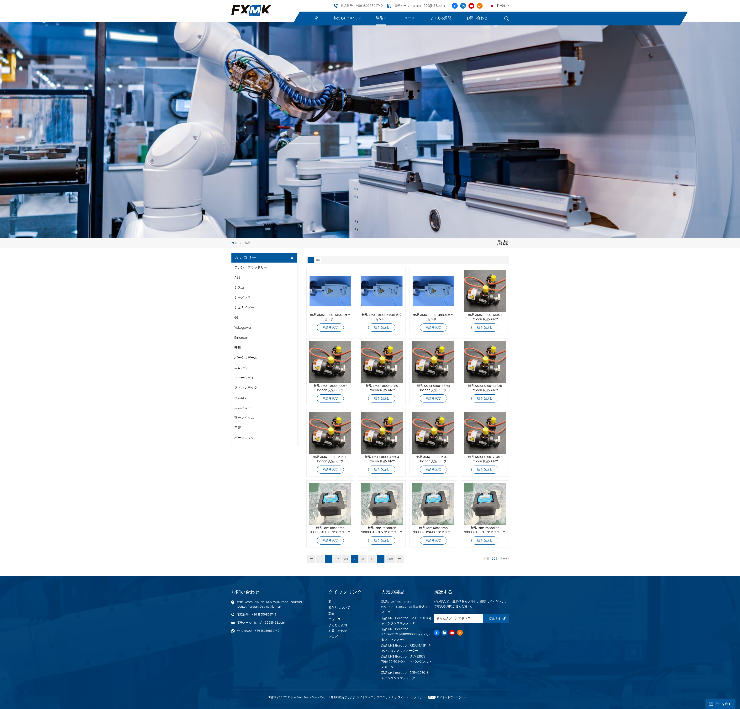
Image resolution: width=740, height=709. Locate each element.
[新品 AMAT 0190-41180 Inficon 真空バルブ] (382, 362)
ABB (237, 277)
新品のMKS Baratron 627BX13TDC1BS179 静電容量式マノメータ (406, 607)
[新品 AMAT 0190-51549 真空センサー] (330, 291)
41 (372, 559)
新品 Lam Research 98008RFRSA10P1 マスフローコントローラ (433, 530)
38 (346, 559)
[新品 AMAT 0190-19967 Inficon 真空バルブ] (330, 362)
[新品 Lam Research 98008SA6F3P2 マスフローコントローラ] (382, 504)
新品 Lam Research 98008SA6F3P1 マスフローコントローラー (330, 530)
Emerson (241, 337)
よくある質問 (440, 18)
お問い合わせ (477, 18)
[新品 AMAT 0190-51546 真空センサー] (382, 291)
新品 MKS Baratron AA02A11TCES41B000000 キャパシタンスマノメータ (405, 634)
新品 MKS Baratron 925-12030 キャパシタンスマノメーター (405, 675)
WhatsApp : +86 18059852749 (258, 630)
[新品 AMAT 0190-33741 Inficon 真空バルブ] (433, 362)
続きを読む (330, 327)
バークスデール (245, 357)
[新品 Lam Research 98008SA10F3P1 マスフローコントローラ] (485, 504)
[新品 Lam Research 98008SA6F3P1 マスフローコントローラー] (330, 504)
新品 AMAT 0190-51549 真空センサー (330, 317)
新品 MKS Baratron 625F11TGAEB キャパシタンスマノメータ (406, 621)
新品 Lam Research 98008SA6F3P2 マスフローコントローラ (382, 530)
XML (391, 697)
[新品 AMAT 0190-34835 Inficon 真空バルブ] (485, 362)
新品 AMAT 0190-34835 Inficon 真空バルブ (485, 388)
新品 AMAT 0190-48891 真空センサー (433, 317)
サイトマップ (365, 697)
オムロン (240, 398)
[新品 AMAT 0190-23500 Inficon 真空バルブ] (330, 433)
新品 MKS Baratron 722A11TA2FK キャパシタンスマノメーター (406, 648)
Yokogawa (242, 327)
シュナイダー (244, 307)
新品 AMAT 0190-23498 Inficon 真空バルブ (433, 459)
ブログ (333, 636)
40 (363, 559)
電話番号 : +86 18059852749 (362, 5)
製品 (379, 18)
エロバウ (240, 367)
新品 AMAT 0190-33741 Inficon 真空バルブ (433, 388)
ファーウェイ (244, 378)
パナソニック (244, 438)
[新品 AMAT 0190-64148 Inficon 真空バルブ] (485, 291)
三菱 (237, 428)
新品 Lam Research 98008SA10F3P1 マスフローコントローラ (485, 530)
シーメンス (242, 297)
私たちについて (346, 18)
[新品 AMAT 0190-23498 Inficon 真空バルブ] (433, 433)
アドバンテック (245, 388)
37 (337, 559)
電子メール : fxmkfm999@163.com (419, 5)
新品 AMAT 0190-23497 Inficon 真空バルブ (485, 459)
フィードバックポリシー (412, 697)
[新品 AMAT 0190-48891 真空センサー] (433, 291)
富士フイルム (244, 418)
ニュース (408, 18)
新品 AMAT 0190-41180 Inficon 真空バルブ (382, 388)
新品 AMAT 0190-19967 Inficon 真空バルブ (330, 388)
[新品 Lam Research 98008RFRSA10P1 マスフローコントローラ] (433, 504)
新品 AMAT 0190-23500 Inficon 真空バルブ (330, 459)
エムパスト (242, 408)
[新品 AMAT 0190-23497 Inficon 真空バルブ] (485, 433)
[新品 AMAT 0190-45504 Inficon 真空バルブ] (382, 433)
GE (236, 317)
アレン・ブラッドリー (250, 267)
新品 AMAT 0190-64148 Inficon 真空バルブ (485, 317)
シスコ (239, 287)
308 (390, 559)
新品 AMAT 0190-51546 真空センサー (382, 317)
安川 (237, 347)
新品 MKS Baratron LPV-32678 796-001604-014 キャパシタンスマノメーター (406, 661)
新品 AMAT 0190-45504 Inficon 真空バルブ (382, 459)
